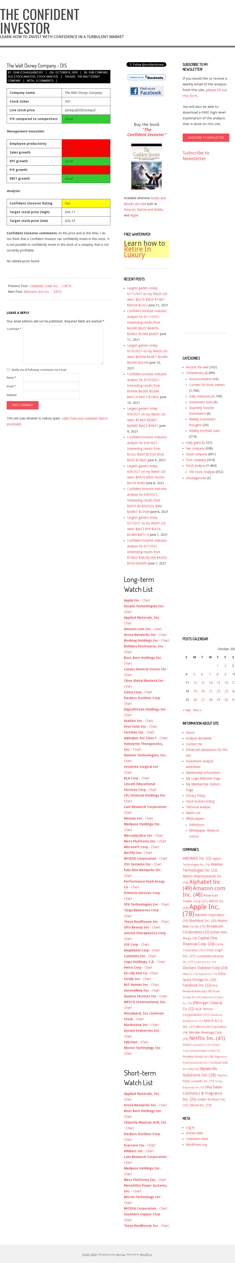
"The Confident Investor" (146, 132)
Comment (14, 329)
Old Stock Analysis (21, 76)
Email (11, 386)
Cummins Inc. (205, 962)
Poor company (196, 460)
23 (226, 691)
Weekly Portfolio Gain (204, 431)
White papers (195, 818)
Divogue (120, 1254)
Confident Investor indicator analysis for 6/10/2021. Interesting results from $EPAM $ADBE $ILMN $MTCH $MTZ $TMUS (147, 385)
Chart (146, 600)
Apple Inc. (201, 910)
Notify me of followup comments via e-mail (39, 369)
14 (211, 683)
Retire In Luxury (137, 252)
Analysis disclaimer (199, 738)
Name (11, 377)
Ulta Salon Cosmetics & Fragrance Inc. (202, 1093)
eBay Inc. (190, 973)
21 (211, 691)
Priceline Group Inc (198, 1056)
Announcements (200, 379)
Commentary (195, 373)
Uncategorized (196, 478)
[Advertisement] (201, 251)
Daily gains (193, 442)
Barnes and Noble (149, 209)
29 (218, 699)
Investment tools (201, 402)
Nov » (197, 710)
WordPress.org (196, 1144)
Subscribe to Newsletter (196, 155)
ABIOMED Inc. (197, 858)
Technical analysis (198, 807)
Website (12, 395)
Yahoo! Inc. (201, 1105)
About (190, 732)
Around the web (197, 367)
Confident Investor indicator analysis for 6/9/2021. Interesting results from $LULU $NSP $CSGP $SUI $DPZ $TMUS (147, 448)
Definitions (196, 825)
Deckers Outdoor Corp (205, 968)
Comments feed (197, 1139)
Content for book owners (207, 385)
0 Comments (44, 80)
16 (226, 683)
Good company (196, 454)
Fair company (98, 72)
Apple (134, 215)
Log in (190, 1127)
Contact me (194, 744)
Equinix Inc (208, 973)
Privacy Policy (195, 795)
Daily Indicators (200, 396)
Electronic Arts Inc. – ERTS (43, 291)
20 (203, 691)
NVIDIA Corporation (196, 1044)
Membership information (203, 772)
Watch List (193, 813)
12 (195, 683)
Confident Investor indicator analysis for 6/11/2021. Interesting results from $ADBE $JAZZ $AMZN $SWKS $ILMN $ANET (147, 322)
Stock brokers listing (200, 801)
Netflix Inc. (207, 1038)
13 (203, 683)
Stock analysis (47, 76)
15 (218, 683)
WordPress (146, 1254)
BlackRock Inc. (203, 920)
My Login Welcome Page (203, 778)
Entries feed (194, 1133)
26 (195, 699)
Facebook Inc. (197, 985)
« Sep (186, 710)
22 (218, 691)
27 (203, 699)
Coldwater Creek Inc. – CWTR (50, 286)
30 (226, 699)
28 (211, 699)
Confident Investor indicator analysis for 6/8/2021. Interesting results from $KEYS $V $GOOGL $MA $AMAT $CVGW (147, 500)
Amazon (129, 209)
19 (195, 691)
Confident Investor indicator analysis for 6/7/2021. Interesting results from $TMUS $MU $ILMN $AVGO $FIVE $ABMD (147, 552)
